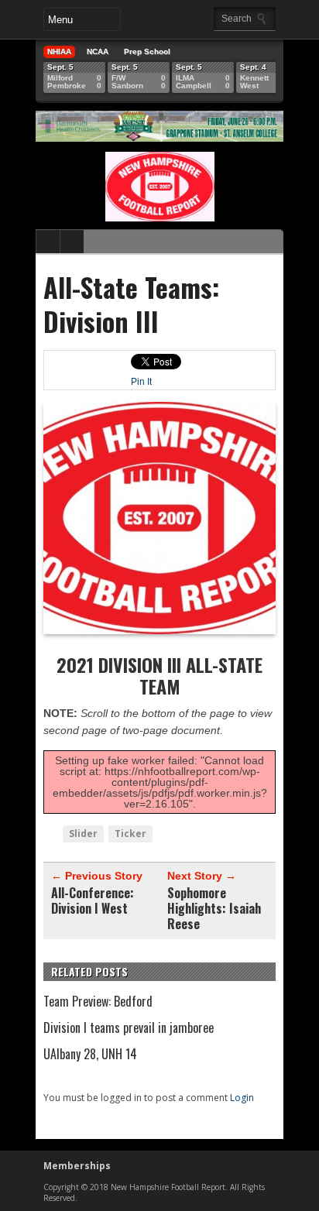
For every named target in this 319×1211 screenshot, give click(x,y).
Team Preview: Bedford (98, 1001)
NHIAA (59, 51)
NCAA (97, 51)
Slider (83, 833)
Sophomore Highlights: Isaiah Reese (214, 908)
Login (242, 1097)
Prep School (147, 51)
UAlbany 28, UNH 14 (90, 1054)
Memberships (77, 1165)
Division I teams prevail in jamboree (128, 1027)
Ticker (130, 833)
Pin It (141, 381)
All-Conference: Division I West (92, 900)
